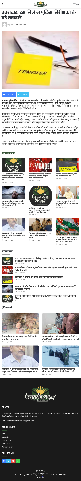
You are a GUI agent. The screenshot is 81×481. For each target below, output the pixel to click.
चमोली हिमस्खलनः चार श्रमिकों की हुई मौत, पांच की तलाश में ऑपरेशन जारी (58, 370)
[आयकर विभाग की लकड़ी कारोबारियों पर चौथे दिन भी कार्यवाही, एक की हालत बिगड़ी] (60, 323)
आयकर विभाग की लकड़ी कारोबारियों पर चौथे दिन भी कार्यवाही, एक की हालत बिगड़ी (60, 338)
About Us (5, 437)
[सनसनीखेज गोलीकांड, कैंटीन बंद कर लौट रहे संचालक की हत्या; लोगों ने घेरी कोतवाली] (40, 165)
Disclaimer (6, 443)
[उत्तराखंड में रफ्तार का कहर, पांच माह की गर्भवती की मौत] (67, 165)
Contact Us (6, 440)
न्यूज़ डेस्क (10, 25)
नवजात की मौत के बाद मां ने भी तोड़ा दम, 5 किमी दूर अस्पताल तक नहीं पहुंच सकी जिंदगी (13, 203)
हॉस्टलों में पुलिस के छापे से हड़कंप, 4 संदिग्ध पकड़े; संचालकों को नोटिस (40, 235)
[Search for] (3, 4)
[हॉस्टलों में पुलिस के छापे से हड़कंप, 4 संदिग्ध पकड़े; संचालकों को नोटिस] (40, 224)
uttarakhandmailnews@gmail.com (20, 421)
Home (4, 433)
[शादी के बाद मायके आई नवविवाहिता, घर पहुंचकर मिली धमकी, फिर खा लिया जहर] (40, 196)
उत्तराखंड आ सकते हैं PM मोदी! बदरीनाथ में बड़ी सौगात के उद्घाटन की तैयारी (67, 203)
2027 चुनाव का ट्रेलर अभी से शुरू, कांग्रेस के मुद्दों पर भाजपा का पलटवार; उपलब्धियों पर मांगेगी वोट (13, 177)
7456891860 (62, 475)
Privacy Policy (7, 447)
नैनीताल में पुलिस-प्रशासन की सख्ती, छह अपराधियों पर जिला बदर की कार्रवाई (13, 235)
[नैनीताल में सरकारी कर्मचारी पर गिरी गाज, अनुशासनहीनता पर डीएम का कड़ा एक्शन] (20, 356)
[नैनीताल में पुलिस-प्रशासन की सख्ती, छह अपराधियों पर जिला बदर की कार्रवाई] (13, 224)
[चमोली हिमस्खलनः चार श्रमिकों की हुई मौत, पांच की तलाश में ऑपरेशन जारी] (60, 356)
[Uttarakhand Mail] (40, 4)
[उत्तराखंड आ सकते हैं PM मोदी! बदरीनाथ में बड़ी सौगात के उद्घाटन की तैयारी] (67, 192)
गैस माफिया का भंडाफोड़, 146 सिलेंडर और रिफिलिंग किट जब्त (19, 338)
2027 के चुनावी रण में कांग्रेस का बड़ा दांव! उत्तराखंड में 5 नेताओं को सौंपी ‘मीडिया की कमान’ (67, 239)
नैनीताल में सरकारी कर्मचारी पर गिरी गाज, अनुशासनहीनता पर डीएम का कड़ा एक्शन (20, 370)
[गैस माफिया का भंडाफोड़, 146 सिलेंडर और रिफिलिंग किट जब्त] (20, 323)
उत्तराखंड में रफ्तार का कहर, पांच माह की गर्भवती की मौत (66, 175)
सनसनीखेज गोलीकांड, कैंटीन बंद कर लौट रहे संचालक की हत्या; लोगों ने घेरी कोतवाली (40, 176)
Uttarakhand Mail (43, 473)
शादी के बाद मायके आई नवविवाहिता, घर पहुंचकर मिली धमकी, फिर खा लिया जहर (39, 210)
